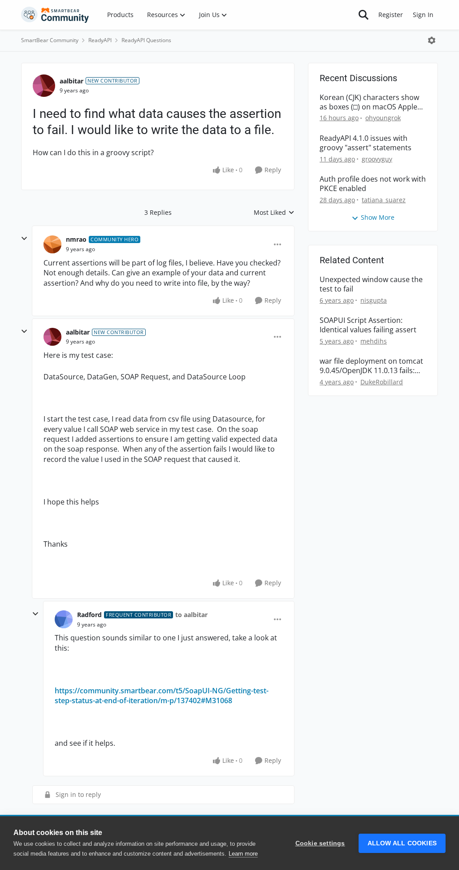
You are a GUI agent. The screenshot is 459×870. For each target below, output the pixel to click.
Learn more (243, 853)
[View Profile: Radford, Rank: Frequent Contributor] (64, 619)
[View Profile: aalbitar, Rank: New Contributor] (44, 85)
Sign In (423, 14)
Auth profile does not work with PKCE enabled (373, 183)
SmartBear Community (49, 40)
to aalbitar (191, 614)
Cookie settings (320, 843)
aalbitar (71, 81)
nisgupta (373, 300)
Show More (377, 217)
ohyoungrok (383, 117)
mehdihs (373, 341)
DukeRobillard (381, 382)
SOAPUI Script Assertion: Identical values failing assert (368, 325)
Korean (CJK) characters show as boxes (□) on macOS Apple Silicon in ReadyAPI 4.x (369, 102)
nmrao (76, 239)
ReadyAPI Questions (146, 40)
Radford (89, 614)
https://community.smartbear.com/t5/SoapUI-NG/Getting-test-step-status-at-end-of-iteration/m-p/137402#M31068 (161, 695)
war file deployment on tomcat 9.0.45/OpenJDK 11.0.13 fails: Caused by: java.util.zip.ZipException (371, 366)
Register (390, 14)
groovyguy (377, 159)
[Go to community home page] (55, 15)
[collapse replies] (24, 238)
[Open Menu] (431, 40)
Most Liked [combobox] (274, 212)
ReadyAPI (100, 40)
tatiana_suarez (384, 200)
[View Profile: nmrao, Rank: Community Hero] (52, 244)
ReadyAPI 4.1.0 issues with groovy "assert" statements (365, 143)
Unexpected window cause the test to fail (371, 284)
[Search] (363, 14)
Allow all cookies (402, 843)
